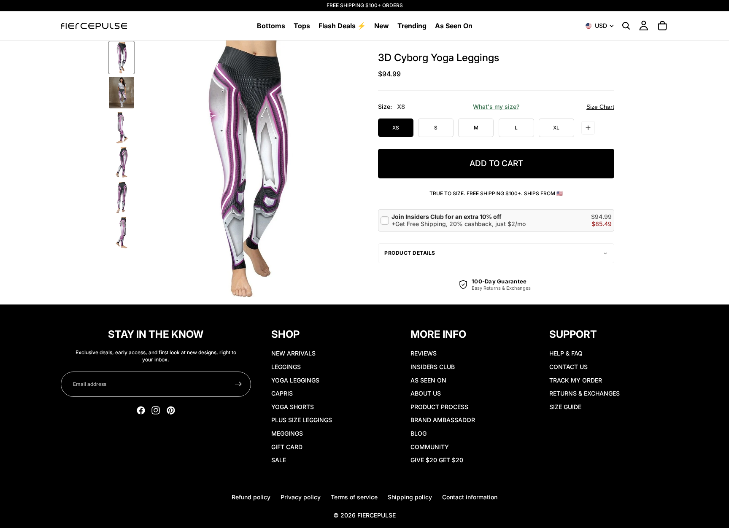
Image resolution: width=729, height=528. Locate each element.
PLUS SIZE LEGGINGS (301, 419)
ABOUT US (425, 393)
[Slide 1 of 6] (121, 57)
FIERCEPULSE (376, 515)
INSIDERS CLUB (432, 366)
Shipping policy (410, 497)
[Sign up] (238, 384)
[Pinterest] (171, 410)
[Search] (626, 25)
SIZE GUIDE (565, 406)
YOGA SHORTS (292, 406)
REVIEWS (423, 353)
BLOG (418, 433)
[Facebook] (141, 410)
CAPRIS (282, 393)
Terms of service (354, 497)
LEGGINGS (286, 366)
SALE (278, 459)
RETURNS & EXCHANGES (584, 393)
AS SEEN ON (428, 380)
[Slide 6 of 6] (121, 232)
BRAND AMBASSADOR (442, 419)
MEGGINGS (287, 433)
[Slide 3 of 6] (121, 127)
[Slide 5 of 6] (121, 197)
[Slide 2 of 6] (121, 92)
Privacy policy (301, 497)
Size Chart (600, 106)
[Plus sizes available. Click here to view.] (588, 128)
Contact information (469, 497)
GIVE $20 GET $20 (436, 459)
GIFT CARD (286, 446)
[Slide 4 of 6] (121, 162)
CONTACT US (568, 366)
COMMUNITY (429, 446)
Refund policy (251, 497)
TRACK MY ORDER (575, 380)
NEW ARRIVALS (293, 353)
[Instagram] (156, 410)
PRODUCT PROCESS (439, 406)
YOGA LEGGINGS (295, 380)
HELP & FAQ (566, 353)
